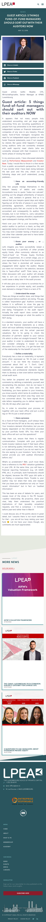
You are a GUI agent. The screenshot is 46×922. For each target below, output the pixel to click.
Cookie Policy (25, 919)
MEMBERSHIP (8, 842)
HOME (5, 829)
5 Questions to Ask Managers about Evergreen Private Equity (21, 750)
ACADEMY (7, 846)
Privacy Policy (13, 919)
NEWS (5, 861)
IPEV (24, 464)
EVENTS (6, 864)
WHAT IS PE (7, 838)
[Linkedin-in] (37, 919)
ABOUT (5, 833)
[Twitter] (33, 919)
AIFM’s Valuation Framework (18, 620)
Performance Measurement (20, 161)
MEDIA (5, 867)
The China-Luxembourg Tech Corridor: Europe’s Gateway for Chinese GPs (22, 684)
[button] (38, 4)
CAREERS (6, 870)
